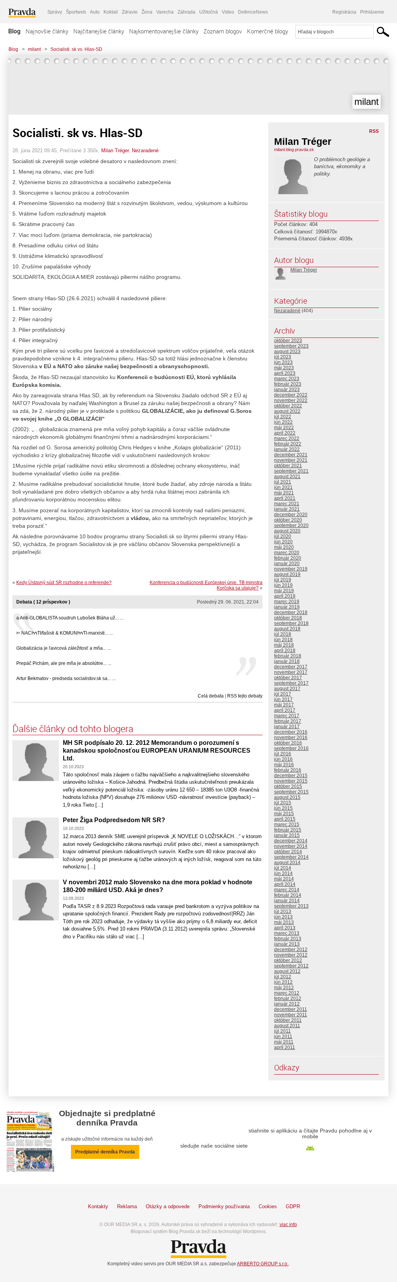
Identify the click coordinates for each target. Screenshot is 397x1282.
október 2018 (288, 618)
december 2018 (290, 612)
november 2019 (290, 569)
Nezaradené (145, 150)
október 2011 (288, 1020)
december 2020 (290, 514)
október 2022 (288, 406)
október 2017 (288, 677)
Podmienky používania (224, 1206)
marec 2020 (286, 552)
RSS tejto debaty (244, 696)
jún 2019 (283, 585)
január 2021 (287, 509)
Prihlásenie (372, 12)
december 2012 (290, 949)
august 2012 (287, 971)
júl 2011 (282, 1031)
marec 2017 (286, 715)
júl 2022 (282, 416)
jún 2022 (283, 422)
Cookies (268, 1206)
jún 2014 (283, 873)
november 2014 (290, 846)
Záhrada (186, 12)
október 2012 (288, 960)
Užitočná (208, 12)
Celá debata (211, 696)
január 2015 (287, 835)
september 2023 (291, 346)
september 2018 (291, 623)
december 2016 (290, 732)
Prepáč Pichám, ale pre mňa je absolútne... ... (63, 663)
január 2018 (287, 661)
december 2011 (290, 1009)
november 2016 (290, 737)
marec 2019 (286, 601)
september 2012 (291, 966)
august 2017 (287, 688)
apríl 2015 (284, 819)
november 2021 (290, 460)
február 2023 (287, 384)
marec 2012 (286, 993)
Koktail (111, 12)
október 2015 (288, 786)
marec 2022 (286, 438)
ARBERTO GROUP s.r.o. (262, 1263)
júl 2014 (282, 868)
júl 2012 (282, 976)
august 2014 (287, 862)
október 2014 (288, 851)
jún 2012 (283, 982)
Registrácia (344, 12)
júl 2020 (282, 536)
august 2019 (287, 574)
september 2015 (291, 792)
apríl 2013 (284, 928)
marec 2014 (286, 889)
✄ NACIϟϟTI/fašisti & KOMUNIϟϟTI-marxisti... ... (64, 633)
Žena (147, 12)
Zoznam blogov (223, 31)
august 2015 (287, 797)
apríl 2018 (284, 650)
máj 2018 (284, 645)
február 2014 (287, 895)
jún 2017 (283, 699)
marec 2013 (286, 933)
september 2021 (291, 471)
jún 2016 (283, 759)
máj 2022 (284, 427)
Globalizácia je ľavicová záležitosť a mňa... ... (63, 648)
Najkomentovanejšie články (163, 31)
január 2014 (287, 900)
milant (34, 49)
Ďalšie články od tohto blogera (72, 728)
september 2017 (291, 683)
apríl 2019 (284, 596)
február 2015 (287, 830)
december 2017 (290, 667)
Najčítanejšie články (98, 31)
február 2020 (287, 558)
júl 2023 (282, 357)
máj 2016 (284, 764)
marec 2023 (286, 378)
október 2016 (288, 743)
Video (228, 12)
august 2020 (287, 531)
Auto (95, 12)
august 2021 (287, 476)
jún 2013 (283, 917)
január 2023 (287, 389)
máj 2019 (284, 590)
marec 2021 (286, 503)
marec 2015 (286, 824)
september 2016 (291, 748)
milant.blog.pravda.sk (294, 149)
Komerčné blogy (267, 31)
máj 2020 (284, 547)
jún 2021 (283, 487)
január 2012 (287, 1004)
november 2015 (290, 781)
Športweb (76, 12)
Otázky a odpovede (168, 1206)
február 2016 (287, 770)
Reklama (127, 1206)
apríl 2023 (284, 373)
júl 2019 (282, 580)
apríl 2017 (284, 710)
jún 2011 (283, 1036)
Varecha (165, 12)
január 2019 (287, 607)
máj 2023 (284, 368)
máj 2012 (284, 987)
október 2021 (288, 465)
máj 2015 (284, 813)
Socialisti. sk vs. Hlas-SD (76, 49)
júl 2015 (282, 802)
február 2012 (287, 998)
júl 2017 (282, 694)
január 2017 (287, 726)
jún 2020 (283, 541)
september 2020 (291, 525)
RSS (374, 131)
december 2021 (290, 454)
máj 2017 (284, 705)
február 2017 (287, 721)
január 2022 (287, 449)
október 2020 (288, 520)
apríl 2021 (284, 498)
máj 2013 (284, 922)
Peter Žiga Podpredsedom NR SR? (114, 820)
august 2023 (287, 351)
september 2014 (291, 857)
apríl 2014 (284, 884)
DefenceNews (253, 12)
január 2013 (287, 944)
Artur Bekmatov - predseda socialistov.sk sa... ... (66, 678)
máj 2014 (284, 879)
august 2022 (287, 411)
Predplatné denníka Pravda (105, 1152)
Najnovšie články (47, 31)
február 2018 (287, 656)
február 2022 (287, 444)
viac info (288, 1224)
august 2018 (287, 628)
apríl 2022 (284, 433)
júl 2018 (282, 634)
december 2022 (290, 395)
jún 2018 (283, 639)
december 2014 (290, 841)
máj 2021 (284, 493)
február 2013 (287, 938)
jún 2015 (283, 808)
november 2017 (290, 672)
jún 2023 (283, 362)
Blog (14, 31)
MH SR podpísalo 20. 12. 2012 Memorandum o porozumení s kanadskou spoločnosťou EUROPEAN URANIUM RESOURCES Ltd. (156, 750)
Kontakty (98, 1206)
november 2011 (290, 1015)
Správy (54, 12)
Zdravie (130, 12)
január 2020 (287, 563)
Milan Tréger (115, 150)
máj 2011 (283, 1042)
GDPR (293, 1206)
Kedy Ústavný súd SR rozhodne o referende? (64, 582)
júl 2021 (282, 482)
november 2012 (290, 955)
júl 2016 (282, 754)
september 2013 (291, 906)
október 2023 (288, 340)
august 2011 (287, 1025)
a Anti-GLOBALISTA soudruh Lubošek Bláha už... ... (69, 618)
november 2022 (290, 400)
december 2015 (290, 775)
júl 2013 (282, 911)
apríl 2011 (284, 1047)
